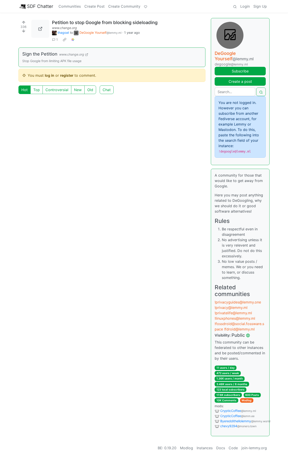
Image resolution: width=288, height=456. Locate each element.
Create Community (124, 6)
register (66, 75)
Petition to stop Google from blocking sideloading (105, 22)
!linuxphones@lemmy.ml (235, 318)
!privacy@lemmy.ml (231, 307)
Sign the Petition (39, 54)
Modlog (247, 400)
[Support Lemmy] (145, 6)
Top (36, 90)
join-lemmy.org (254, 448)
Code (233, 448)
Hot (24, 90)
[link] (64, 39)
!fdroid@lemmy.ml (239, 329)
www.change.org (64, 28)
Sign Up (260, 6)
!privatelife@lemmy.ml (233, 313)
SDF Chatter (40, 6)
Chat (107, 90)
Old (90, 90)
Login (245, 6)
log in (49, 75)
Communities (69, 6)
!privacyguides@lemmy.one (238, 302)
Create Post (94, 6)
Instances (205, 448)
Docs (220, 448)
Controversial (56, 90)
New (78, 90)
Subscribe (240, 71)
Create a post (240, 81)
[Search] (234, 6)
